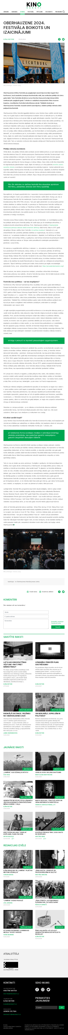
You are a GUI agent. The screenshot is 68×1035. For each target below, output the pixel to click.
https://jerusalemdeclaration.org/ (52, 266)
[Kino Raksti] (34, 5)
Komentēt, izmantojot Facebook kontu (57, 622)
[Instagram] (43, 989)
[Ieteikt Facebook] (59, 39)
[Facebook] (37, 989)
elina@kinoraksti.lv (10, 1004)
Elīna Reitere (8, 39)
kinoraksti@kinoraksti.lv (12, 1014)
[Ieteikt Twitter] (63, 39)
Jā (62, 1007)
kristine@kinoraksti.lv (11, 994)
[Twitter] (48, 989)
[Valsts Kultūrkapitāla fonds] (10, 966)
